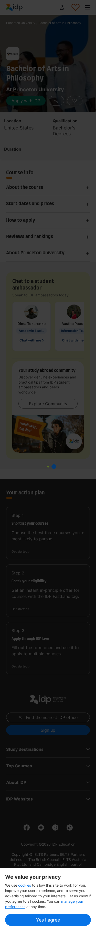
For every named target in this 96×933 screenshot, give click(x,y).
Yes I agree (48, 920)
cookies (25, 885)
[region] (48, 900)
